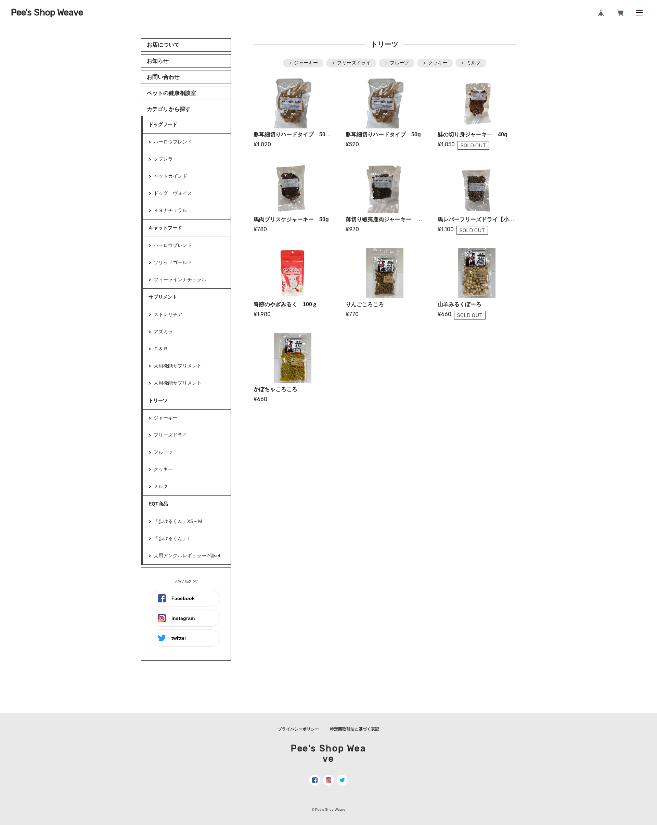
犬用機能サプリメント (178, 365)
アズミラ (163, 331)
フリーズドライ (170, 435)
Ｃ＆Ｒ (161, 348)
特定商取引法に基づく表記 (354, 729)
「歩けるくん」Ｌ (173, 538)
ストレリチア (168, 314)
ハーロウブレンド (173, 142)
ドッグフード (163, 124)
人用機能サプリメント (178, 383)
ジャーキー (166, 418)
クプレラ (163, 159)
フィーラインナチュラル (180, 279)
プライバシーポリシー (298, 729)
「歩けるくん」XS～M (178, 521)
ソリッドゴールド (173, 262)
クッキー (163, 469)
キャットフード (165, 227)
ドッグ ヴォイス (173, 193)
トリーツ (158, 400)
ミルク (161, 486)
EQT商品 (158, 504)
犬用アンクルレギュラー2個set (189, 555)
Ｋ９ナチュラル (170, 210)
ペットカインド (170, 176)
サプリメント (163, 297)
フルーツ (163, 452)
